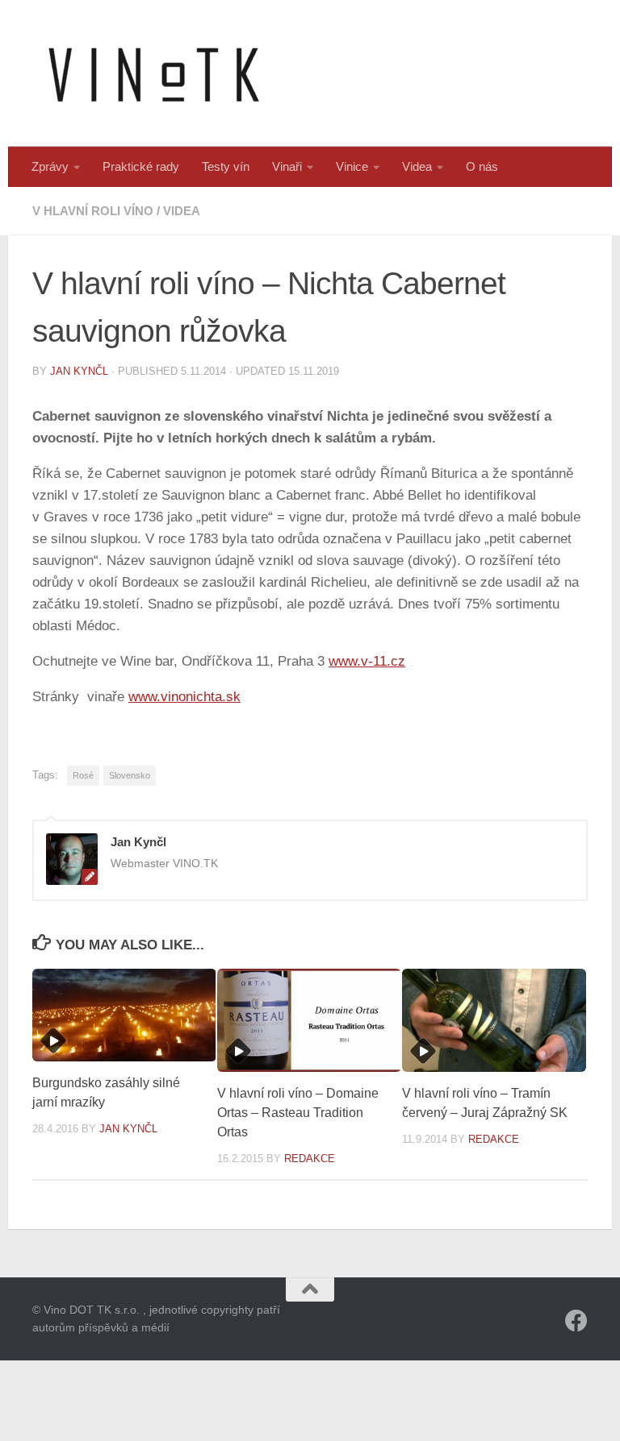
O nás (482, 166)
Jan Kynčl (79, 371)
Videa (417, 166)
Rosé (83, 775)
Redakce (309, 1158)
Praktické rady (141, 166)
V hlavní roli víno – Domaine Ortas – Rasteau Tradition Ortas (298, 1112)
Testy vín (225, 166)
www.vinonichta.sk (184, 696)
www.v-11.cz (367, 661)
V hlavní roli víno (92, 211)
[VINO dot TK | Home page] (153, 73)
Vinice (352, 166)
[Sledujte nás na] (576, 1321)
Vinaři (287, 166)
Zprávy (50, 166)
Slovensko (129, 775)
